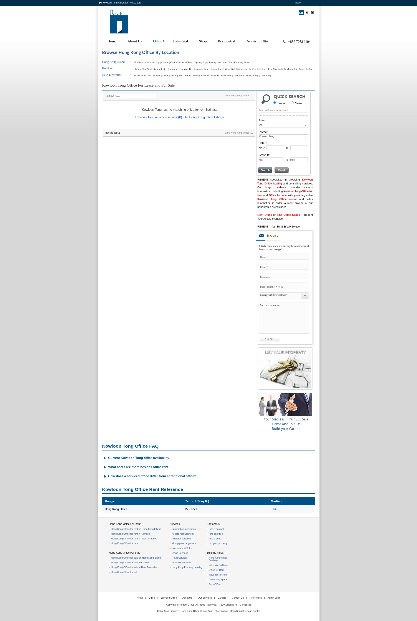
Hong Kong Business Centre (245, 611)
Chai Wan (175, 62)
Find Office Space (288, 214)
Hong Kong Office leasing (215, 611)
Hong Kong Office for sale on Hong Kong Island (136, 557)
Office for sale (278, 195)
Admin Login (274, 597)
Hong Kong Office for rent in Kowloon (130, 533)
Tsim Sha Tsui (275, 69)
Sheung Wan (214, 62)
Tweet (298, 2)
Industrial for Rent (218, 574)
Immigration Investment (184, 529)
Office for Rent (216, 570)
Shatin (165, 75)
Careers (222, 597)
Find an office (216, 533)
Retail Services (180, 557)
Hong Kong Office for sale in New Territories (134, 567)
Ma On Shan (154, 75)
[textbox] (283, 110)
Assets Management (183, 533)
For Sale (168, 85)
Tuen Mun (238, 75)
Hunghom (173, 69)
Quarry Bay (201, 62)
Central (165, 62)
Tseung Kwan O (201, 75)
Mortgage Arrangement (184, 543)
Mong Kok (230, 69)
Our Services (205, 597)
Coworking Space (218, 579)
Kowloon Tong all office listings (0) (158, 117)
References (256, 597)
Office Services (180, 553)
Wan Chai (227, 62)
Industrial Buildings (218, 565)
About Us (134, 41)
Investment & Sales (182, 548)
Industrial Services (181, 562)
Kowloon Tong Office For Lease (128, 85)
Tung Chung (252, 75)
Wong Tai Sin (306, 69)
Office (157, 41)
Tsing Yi (215, 75)
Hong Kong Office (190, 611)
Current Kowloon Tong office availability (138, 458)
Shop (203, 41)
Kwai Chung (140, 75)
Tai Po (188, 75)
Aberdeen (138, 62)
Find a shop (215, 538)
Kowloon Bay (290, 69)
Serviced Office (259, 41)
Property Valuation (181, 538)
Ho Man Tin (186, 69)
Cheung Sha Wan (142, 69)
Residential (226, 41)
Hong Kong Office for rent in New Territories (134, 538)
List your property (218, 543)
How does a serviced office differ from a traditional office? (152, 476)
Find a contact (216, 529)
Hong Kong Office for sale (124, 572)
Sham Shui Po (244, 69)
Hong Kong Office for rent (124, 543)
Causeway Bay (152, 62)
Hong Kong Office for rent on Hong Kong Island (136, 529)
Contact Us (238, 597)
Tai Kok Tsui (259, 69)
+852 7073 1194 (299, 42)
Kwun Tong (217, 69)
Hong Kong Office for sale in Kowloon (130, 562)
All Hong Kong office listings (204, 117)
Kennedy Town (242, 62)
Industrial (180, 41)
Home (112, 41)
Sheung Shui (176, 75)
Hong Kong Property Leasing (187, 567)
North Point (187, 62)
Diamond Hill (159, 69)
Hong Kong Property (168, 611)
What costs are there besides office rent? (139, 467)
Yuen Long (265, 75)
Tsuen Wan (226, 75)
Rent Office (264, 214)
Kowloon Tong (201, 69)
